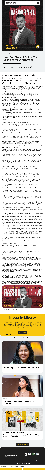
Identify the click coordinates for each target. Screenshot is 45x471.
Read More (22, 466)
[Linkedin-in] (22, 463)
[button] (38, 3)
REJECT (11, 469)
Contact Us (38, 460)
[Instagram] (24, 463)
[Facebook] (17, 463)
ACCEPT (33, 469)
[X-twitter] (20, 463)
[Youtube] (29, 463)
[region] (22, 468)
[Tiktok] (27, 463)
